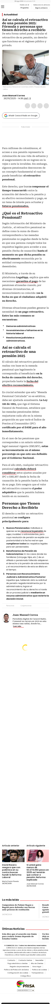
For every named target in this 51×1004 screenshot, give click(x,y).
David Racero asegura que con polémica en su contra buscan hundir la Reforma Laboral (11, 871)
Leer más (17, 626)
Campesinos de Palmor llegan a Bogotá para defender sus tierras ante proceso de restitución (18, 907)
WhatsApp (46, 105)
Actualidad (11, 14)
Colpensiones (26, 606)
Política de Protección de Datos (16, 970)
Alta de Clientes (37, 963)
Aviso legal (36, 967)
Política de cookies (39, 970)
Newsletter (39, 960)
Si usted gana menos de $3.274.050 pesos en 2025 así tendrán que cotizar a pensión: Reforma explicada (38, 872)
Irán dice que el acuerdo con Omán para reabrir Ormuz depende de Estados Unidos (19, 936)
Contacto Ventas (25, 960)
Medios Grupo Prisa (25, 990)
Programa (25, 8)
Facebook (27, 105)
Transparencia (37, 973)
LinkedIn (40, 105)
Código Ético (25, 976)
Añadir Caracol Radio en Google (22, 115)
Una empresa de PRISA (25, 984)
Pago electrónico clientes (18, 963)
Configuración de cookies (17, 973)
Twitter (33, 105)
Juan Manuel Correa (13, 95)
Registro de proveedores (19, 967)
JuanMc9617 (26, 95)
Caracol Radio (13, 7)
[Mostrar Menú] (2, 6)
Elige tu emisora (41, 8)
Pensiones (10, 606)
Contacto (11, 960)
